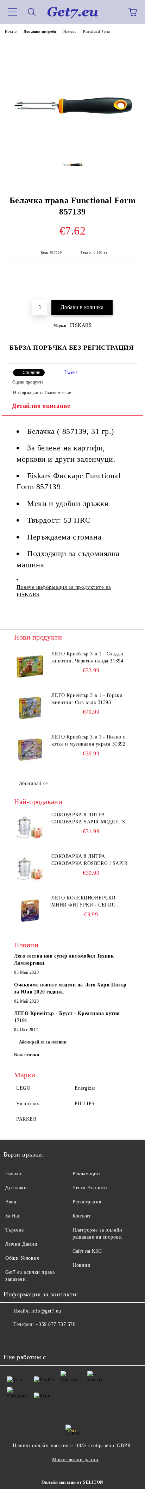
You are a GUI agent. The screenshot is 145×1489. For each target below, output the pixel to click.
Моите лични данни (75, 1459)
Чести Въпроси (89, 1187)
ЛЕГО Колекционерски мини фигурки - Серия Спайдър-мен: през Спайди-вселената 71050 (86, 902)
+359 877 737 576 (55, 1324)
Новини (81, 1265)
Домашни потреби (40, 31)
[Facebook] (12, 1338)
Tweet (70, 372)
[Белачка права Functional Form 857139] (72, 143)
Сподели (31, 372)
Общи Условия (22, 1258)
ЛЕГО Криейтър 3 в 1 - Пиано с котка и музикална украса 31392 (88, 740)
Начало (11, 31)
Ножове (69, 31)
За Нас (12, 1216)
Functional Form (96, 31)
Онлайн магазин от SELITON (72, 1482)
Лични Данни (21, 1244)
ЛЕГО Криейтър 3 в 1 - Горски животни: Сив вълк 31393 (87, 699)
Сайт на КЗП (87, 1251)
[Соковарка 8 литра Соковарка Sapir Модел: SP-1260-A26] (30, 827)
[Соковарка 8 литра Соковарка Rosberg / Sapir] (30, 869)
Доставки (16, 1187)
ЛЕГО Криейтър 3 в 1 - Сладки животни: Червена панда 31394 (87, 657)
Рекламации (86, 1173)
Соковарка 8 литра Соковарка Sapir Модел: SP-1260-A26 (91, 819)
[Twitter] (28, 1338)
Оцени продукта (27, 382)
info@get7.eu (46, 1311)
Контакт (81, 1216)
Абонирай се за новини (43, 1042)
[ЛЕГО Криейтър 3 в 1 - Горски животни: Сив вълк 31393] (30, 708)
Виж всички (26, 1054)
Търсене (14, 1230)
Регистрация (86, 1201)
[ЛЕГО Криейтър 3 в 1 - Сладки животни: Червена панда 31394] (30, 666)
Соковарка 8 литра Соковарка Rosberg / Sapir (89, 860)
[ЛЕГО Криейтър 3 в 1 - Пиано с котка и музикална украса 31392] (30, 749)
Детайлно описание (41, 405)
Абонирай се (33, 783)
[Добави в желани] (127, 285)
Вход (10, 1201)
